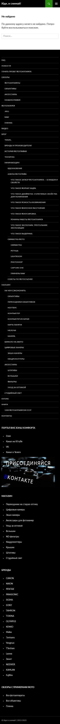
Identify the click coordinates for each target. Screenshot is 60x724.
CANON (10, 578)
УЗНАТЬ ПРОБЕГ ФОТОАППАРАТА (16, 71)
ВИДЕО (5, 128)
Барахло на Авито (14, 342)
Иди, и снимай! (11, 3)
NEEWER (10, 665)
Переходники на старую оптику (22, 504)
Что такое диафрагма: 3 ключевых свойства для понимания (34, 195)
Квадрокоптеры (16, 359)
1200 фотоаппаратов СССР (18, 410)
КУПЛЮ (5, 399)
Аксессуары (11, 94)
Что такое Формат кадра (23, 188)
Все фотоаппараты (15, 695)
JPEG (7, 111)
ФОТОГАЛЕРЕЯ (8, 106)
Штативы (12, 370)
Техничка (9, 157)
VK (7, 447)
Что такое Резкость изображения (28, 202)
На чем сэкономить (15, 291)
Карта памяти (15, 325)
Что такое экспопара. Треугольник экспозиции (29, 226)
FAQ (3, 60)
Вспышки (13, 376)
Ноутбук (12, 308)
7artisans (10, 638)
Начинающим (12, 163)
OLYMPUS (11, 621)
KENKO (9, 627)
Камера (11, 336)
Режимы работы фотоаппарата (27, 219)
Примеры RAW (18, 273)
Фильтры (12, 382)
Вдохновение (15, 168)
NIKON (9, 584)
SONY (9, 605)
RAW (7, 117)
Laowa (9, 654)
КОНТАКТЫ (7, 416)
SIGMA (9, 600)
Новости (6, 66)
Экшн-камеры (15, 353)
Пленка (9, 706)
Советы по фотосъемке (20, 279)
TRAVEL (8, 140)
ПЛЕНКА (8, 123)
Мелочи (12, 330)
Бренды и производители (18, 146)
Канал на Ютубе (14, 441)
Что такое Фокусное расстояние (28, 208)
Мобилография (12, 100)
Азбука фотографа (17, 174)
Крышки (10, 547)
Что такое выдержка (21, 234)
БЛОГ (4, 134)
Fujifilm (9, 675)
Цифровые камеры (14, 347)
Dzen (8, 436)
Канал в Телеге (13, 452)
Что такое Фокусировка (23, 214)
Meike (9, 632)
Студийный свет (13, 393)
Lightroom (16, 256)
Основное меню (56, 3)
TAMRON (10, 611)
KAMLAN (10, 670)
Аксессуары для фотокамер (20, 520)
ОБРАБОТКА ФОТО (16, 239)
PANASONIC (12, 594)
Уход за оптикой (17, 387)
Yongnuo (10, 643)
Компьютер (14, 313)
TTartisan (10, 648)
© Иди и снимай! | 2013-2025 (14, 720)
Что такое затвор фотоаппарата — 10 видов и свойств (34, 181)
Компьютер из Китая (18, 319)
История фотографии (16, 151)
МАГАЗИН (6, 285)
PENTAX (10, 589)
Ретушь (14, 251)
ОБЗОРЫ (6, 77)
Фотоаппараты (12, 83)
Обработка (16, 245)
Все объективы (13, 701)
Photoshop (16, 262)
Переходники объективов (21, 302)
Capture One (17, 268)
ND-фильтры (12, 537)
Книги (5, 404)
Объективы (10, 89)
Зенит (9, 659)
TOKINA (10, 616)
